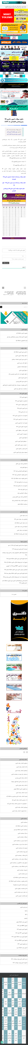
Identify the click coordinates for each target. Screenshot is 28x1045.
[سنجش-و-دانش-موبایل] (14, 34)
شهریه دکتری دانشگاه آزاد (21, 333)
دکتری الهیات (24, 993)
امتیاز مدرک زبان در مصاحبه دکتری (19, 844)
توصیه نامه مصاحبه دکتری (21, 848)
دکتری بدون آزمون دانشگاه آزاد (20, 352)
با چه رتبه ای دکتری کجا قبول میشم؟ (19, 781)
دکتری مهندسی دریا (13, 1023)
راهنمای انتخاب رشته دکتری (21, 770)
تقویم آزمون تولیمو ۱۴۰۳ (22, 929)
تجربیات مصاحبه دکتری (22, 870)
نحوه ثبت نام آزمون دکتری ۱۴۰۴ (20, 419)
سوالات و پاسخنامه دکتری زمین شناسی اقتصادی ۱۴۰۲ (21, 292)
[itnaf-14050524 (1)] (14, 100)
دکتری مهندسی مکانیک (20, 1012)
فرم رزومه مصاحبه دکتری (22, 852)
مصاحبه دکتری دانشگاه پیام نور (20, 829)
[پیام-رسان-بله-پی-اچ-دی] (14, 105)
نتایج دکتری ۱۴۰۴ (23, 397)
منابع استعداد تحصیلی (22, 367)
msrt (26, 911)
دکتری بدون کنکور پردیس (21, 381)
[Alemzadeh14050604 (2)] (14, 89)
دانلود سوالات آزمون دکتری (21, 356)
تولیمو (25, 918)
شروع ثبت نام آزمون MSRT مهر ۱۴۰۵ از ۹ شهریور (16, 566)
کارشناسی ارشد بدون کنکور (21, 464)
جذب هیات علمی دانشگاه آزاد (21, 523)
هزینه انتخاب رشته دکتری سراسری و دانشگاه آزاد (16, 796)
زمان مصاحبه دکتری (23, 874)
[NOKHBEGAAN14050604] (4, 56)
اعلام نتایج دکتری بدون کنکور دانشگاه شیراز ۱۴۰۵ (17, 558)
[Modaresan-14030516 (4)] (21, 9)
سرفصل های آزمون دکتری (20, 441)
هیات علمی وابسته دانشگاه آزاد (20, 534)
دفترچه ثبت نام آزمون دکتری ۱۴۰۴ (20, 415)
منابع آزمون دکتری (23, 370)
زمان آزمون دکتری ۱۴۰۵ (22, 408)
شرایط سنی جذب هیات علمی (21, 526)
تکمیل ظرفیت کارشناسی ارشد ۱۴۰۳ (19, 475)
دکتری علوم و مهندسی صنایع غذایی (2, 1023)
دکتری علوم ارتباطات (13, 993)
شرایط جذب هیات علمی (22, 530)
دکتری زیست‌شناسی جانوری (24, 1003)
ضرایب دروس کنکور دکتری (20, 445)
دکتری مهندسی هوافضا (16, 1012)
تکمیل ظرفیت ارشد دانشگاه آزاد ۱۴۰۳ (19, 478)
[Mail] (24, 752)
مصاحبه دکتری (24, 822)
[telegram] (14, 78)
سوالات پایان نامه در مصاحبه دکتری (19, 859)
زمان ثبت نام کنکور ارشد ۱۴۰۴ (21, 482)
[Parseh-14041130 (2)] (7, 9)
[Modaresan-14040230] (14, 56)
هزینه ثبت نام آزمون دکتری (21, 423)
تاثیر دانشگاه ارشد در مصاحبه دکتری (19, 866)
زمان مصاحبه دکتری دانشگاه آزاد (20, 877)
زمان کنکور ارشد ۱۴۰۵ (22, 489)
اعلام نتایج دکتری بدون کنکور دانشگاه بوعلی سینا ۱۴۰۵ (15, 573)
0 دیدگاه (19, 294)
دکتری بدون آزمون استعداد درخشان (19, 359)
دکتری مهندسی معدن (13, 1012)
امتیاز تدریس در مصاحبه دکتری (20, 841)
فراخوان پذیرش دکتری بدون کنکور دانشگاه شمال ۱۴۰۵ (15, 569)
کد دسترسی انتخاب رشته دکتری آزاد (19, 800)
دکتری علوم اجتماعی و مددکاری (13, 983)
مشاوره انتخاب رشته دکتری (21, 763)
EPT (26, 914)
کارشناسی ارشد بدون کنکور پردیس (20, 497)
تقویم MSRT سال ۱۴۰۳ (22, 925)
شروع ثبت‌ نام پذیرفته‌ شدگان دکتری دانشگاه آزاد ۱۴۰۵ (15, 562)
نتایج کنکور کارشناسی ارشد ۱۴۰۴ (20, 471)
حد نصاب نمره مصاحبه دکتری (21, 892)
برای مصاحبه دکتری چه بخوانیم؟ (20, 885)
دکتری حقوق (9, 983)
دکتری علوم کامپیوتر (13, 1003)
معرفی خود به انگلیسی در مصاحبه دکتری (18, 863)
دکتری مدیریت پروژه (5, 1037)
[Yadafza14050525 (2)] (14, 45)
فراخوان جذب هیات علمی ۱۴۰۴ (20, 519)
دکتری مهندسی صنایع (2, 1012)
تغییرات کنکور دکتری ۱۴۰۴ (21, 427)
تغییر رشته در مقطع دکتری (21, 430)
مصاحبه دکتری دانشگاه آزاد (21, 826)
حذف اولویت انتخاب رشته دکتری (19, 811)
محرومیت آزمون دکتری (22, 434)
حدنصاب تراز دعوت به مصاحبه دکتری (19, 774)
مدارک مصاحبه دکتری (22, 833)
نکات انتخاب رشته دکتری (21, 767)
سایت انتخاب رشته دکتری (21, 793)
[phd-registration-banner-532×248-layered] (23, 57)
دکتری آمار (9, 1002)
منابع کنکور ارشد (23, 467)
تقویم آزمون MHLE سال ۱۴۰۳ (21, 940)
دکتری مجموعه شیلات (13, 1037)
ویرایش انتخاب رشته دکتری (21, 807)
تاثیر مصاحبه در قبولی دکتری (21, 888)
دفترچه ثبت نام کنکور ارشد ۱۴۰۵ (20, 486)
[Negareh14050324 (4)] (14, 83)
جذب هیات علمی (23, 515)
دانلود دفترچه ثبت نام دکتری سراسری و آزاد (18, 374)
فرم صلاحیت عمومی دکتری (21, 896)
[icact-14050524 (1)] (14, 111)
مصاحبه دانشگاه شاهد (22, 504)
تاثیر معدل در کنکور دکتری (21, 449)
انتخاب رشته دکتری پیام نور (21, 778)
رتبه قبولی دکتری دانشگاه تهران (20, 789)
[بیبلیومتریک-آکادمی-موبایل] (14, 51)
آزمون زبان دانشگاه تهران (21, 922)
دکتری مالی (16, 993)
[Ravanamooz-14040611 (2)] (14, 40)
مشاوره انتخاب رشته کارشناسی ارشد (19, 500)
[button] (25, 288)
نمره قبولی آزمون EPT (22, 944)
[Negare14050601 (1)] (14, 72)
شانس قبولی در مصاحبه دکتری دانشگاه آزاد (18, 881)
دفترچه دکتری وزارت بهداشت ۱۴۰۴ (20, 963)
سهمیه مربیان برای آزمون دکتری (20, 452)
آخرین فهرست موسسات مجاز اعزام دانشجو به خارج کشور (15, 385)
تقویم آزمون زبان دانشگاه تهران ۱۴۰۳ (19, 937)
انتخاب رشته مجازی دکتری (21, 785)
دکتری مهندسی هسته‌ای (24, 1023)
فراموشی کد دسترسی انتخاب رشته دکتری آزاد (16, 803)
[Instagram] (27, 752)
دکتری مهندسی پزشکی (5, 1012)
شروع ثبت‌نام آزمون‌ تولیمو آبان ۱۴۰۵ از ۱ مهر (17, 545)
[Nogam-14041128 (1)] (14, 23)
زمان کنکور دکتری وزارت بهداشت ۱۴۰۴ (19, 959)
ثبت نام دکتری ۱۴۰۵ (23, 412)
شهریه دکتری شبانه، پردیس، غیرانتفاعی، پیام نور (17, 337)
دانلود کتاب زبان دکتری (22, 363)
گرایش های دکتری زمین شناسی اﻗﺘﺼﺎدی (8, 292)
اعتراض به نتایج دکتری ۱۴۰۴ (21, 401)
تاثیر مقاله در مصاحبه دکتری (21, 855)
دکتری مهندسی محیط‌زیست (20, 1023)
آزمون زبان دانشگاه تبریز (22, 948)
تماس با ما (14, 594)
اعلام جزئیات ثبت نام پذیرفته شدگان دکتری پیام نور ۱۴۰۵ (15, 577)
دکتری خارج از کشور (22, 378)
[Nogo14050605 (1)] (14, 61)
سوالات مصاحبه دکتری (22, 837)
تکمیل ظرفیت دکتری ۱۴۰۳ (21, 404)
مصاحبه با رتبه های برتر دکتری (20, 389)
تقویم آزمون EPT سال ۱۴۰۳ (21, 933)
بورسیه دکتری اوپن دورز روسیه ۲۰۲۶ (19, 549)
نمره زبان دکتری (23, 907)
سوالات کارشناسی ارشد (22, 493)
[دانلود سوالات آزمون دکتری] (14, 312)
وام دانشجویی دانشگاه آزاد (21, 340)
